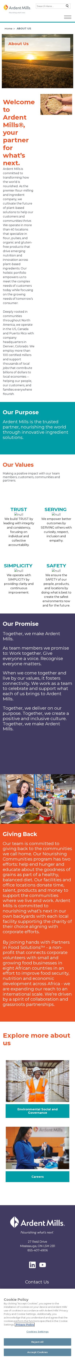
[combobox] (53, 6)
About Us (24, 28)
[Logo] (17, 9)
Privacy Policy (24, 1324)
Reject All (37, 1341)
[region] (37, 1324)
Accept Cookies (37, 1352)
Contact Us (37, 1282)
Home (8, 28)
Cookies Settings (37, 1331)
